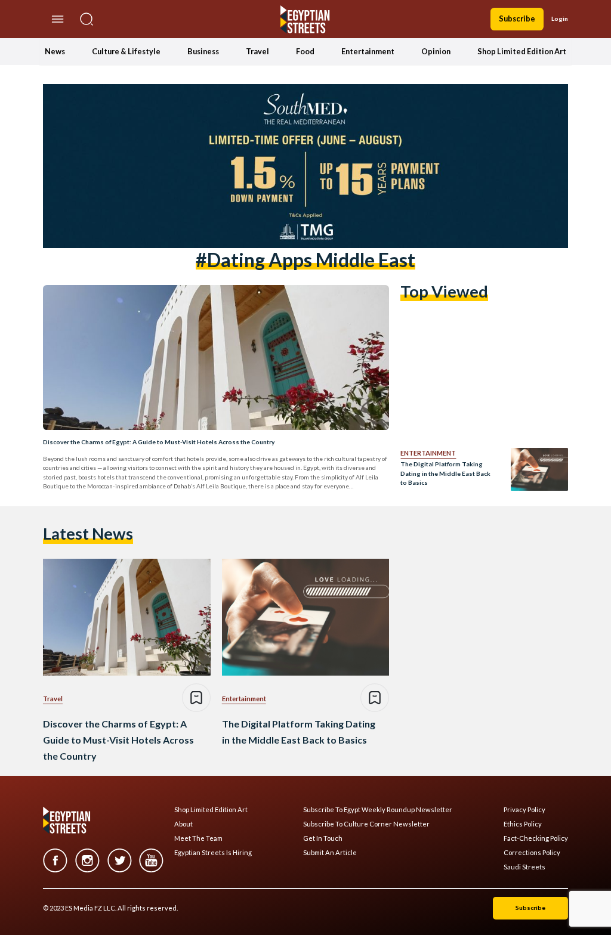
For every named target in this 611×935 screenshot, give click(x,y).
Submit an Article (330, 852)
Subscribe (517, 18)
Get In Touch (322, 838)
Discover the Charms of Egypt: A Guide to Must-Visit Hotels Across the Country (158, 441)
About (183, 824)
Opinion (435, 51)
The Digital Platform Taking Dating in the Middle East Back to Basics (445, 473)
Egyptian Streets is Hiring (213, 852)
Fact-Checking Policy (536, 838)
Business (203, 51)
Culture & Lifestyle (126, 51)
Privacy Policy (524, 809)
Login (559, 18)
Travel (257, 51)
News (55, 51)
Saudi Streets (524, 867)
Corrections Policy (532, 852)
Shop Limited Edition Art (521, 51)
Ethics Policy (523, 824)
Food (305, 51)
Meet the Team (198, 838)
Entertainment (367, 51)
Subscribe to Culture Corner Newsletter (366, 824)
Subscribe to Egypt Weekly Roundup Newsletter (377, 809)
